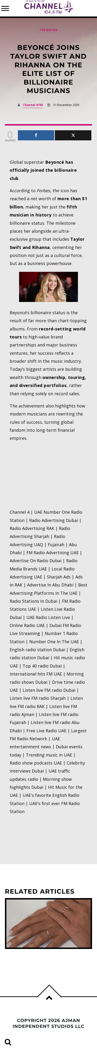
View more (48, 923)
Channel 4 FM (33, 105)
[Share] (36, 135)
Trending (48, 30)
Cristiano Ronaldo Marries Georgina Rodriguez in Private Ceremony (42, 960)
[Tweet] (73, 135)
